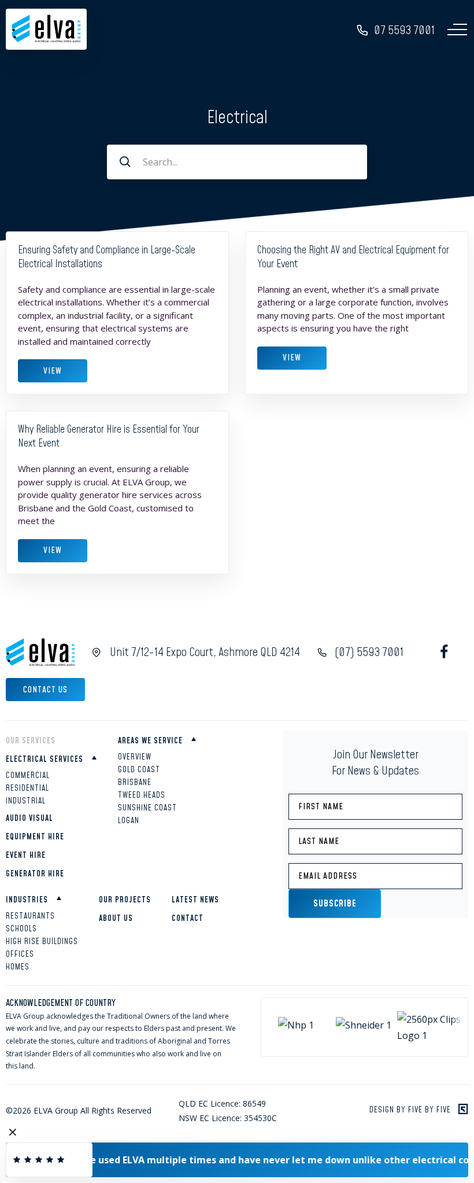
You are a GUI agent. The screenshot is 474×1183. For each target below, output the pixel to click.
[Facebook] (443, 652)
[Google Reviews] (49, 1160)
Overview (134, 757)
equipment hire (35, 837)
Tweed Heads (141, 795)
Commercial (28, 776)
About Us (116, 918)
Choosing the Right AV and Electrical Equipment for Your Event (353, 257)
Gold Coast (139, 770)
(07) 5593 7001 (369, 652)
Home (214, 95)
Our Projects (125, 900)
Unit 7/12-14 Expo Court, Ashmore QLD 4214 (205, 652)
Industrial (26, 801)
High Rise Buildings (42, 942)
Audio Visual (29, 818)
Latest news (195, 900)
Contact (187, 918)
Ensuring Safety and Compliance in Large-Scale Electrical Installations (106, 257)
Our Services (30, 741)
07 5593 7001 (404, 31)
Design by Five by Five (410, 1110)
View (52, 371)
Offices (20, 954)
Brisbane (134, 782)
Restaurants (30, 916)
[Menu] (457, 29)
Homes (17, 967)
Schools (21, 929)
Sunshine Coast (147, 808)
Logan (128, 821)
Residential (27, 788)
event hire (26, 855)
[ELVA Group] (46, 39)
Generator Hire (35, 874)
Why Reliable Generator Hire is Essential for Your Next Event (108, 436)
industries (27, 900)
